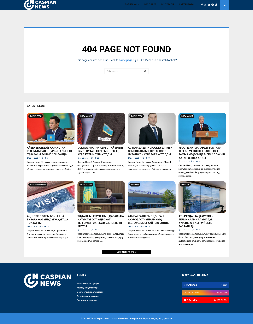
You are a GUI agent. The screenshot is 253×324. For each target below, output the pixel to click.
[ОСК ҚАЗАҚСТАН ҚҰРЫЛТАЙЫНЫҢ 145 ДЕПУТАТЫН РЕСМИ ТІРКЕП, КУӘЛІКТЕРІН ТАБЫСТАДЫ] (101, 129)
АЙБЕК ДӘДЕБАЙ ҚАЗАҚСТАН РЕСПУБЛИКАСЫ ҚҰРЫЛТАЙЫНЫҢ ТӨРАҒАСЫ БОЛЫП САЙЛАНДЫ (49, 151)
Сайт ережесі (186, 4)
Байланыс (131, 4)
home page (125, 60)
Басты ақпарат (35, 116)
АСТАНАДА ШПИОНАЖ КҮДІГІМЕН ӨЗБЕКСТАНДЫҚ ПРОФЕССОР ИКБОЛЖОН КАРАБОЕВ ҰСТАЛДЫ (150, 151)
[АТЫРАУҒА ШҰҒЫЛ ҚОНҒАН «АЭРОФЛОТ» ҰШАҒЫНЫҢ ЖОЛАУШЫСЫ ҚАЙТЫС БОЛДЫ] (152, 197)
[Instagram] (206, 5)
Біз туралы (167, 4)
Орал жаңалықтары (87, 300)
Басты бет (150, 4)
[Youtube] (209, 5)
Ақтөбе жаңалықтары (88, 296)
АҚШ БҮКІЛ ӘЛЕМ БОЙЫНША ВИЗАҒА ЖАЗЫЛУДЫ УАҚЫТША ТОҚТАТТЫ (47, 220)
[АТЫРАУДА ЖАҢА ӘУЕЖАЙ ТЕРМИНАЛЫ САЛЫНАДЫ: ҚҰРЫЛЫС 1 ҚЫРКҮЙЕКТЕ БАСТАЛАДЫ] (202, 197)
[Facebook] (202, 5)
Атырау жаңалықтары (88, 288)
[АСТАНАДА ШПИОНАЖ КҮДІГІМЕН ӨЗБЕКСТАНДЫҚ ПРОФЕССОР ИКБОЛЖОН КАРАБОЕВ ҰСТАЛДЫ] (152, 129)
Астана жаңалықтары (88, 283)
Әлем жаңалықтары (38, 184)
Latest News (36, 105)
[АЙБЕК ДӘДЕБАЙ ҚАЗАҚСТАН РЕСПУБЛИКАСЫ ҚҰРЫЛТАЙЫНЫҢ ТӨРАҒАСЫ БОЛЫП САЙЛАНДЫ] (51, 129)
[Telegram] (213, 5)
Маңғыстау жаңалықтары (90, 292)
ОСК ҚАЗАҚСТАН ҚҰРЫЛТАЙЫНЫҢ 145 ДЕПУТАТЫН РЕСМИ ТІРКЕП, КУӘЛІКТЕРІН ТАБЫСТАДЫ (100, 151)
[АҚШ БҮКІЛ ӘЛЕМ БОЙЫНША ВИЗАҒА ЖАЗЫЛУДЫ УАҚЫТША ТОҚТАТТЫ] (51, 197)
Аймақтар (135, 184)
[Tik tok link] (217, 5)
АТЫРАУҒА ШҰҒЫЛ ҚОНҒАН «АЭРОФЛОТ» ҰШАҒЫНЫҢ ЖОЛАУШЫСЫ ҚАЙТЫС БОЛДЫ (148, 220)
